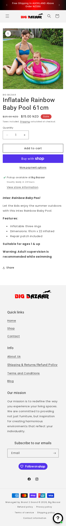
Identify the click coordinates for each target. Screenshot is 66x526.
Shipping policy (46, 512)
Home (11, 320)
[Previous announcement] (7, 5)
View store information (22, 187)
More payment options (33, 167)
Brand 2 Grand (29, 502)
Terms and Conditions (23, 373)
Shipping (25, 121)
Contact (13, 336)
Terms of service (24, 512)
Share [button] (10, 267)
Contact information (34, 518)
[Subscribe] (54, 453)
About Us (14, 356)
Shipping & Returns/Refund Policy (32, 365)
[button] (7, 16)
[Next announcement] (59, 5)
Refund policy (25, 506)
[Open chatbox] (58, 518)
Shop (11, 328)
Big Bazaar (54, 502)
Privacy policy (44, 506)
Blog (10, 381)
